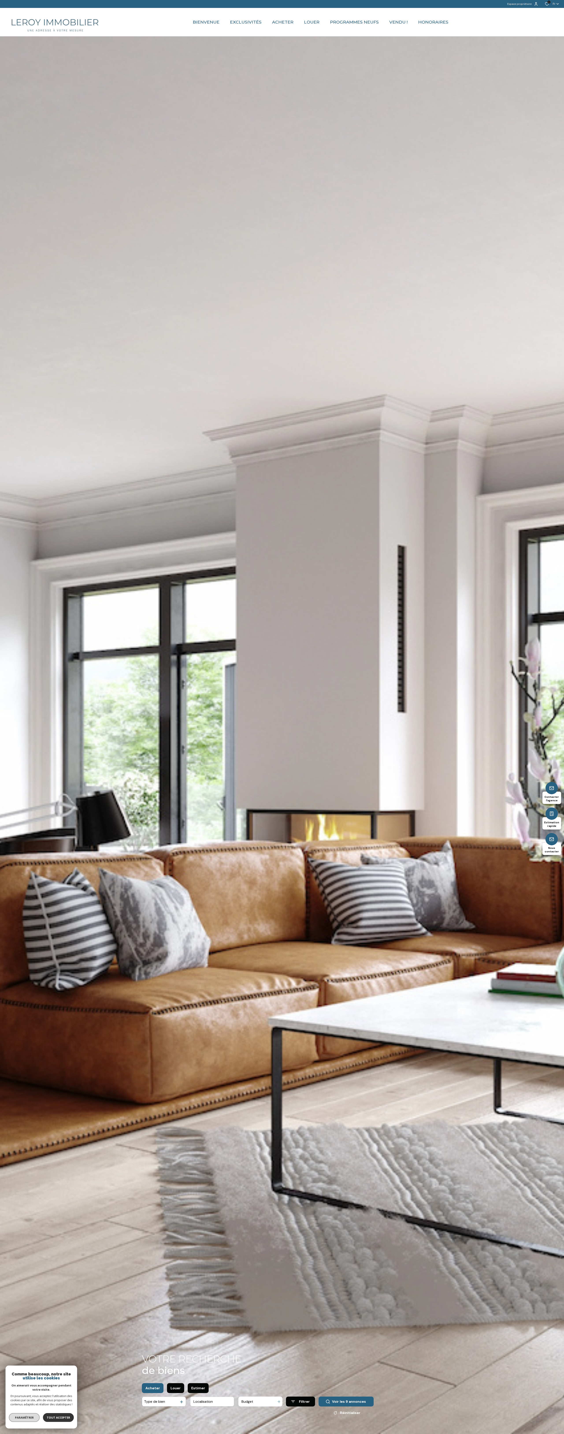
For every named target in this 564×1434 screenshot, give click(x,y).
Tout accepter (58, 1417)
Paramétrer (24, 1417)
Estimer (198, 1388)
